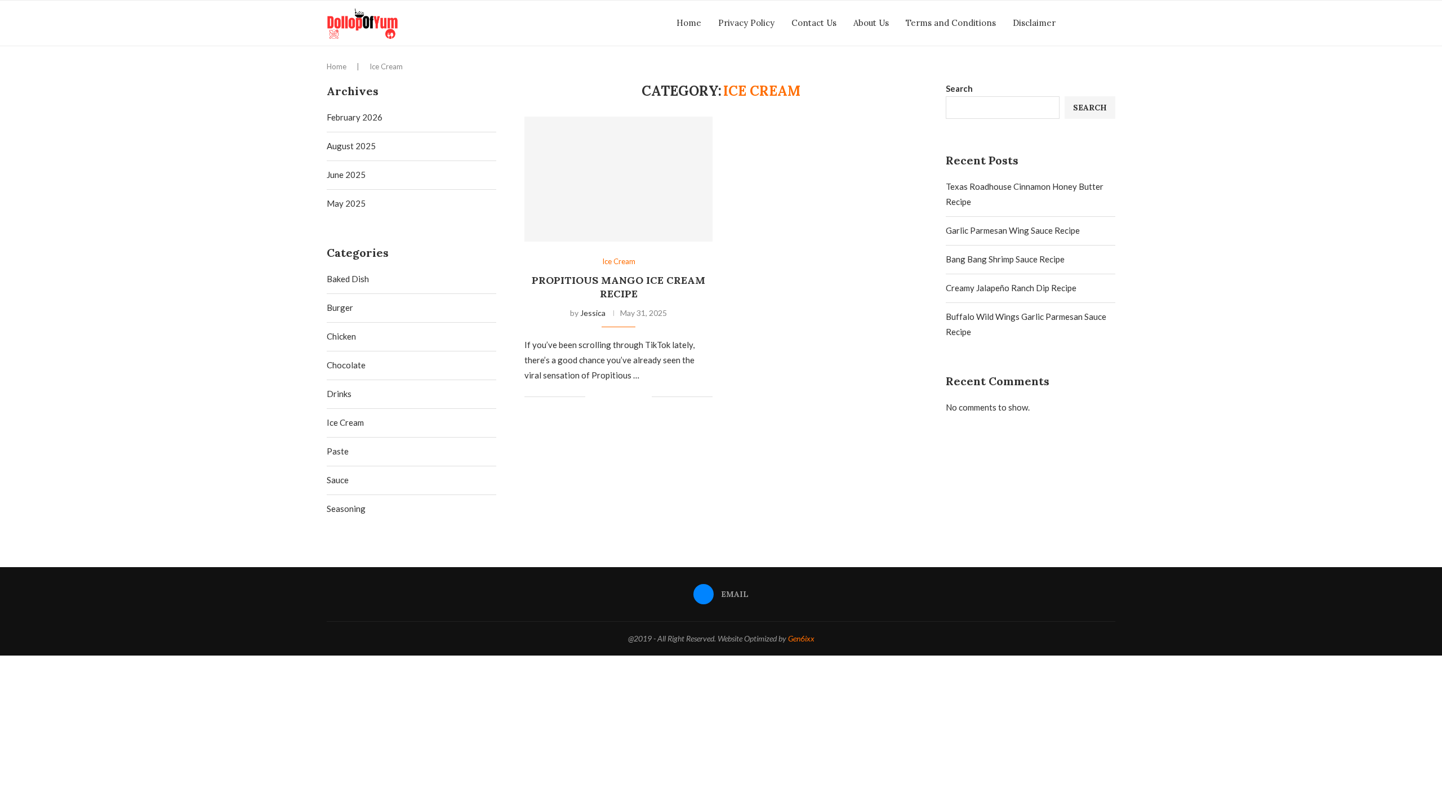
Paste (338, 451)
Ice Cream (345, 422)
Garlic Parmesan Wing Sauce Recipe (1013, 230)
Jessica (593, 313)
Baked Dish (348, 279)
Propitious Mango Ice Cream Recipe (618, 287)
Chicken (341, 336)
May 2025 (346, 203)
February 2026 (354, 117)
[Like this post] (594, 397)
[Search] (1109, 23)
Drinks (339, 394)
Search (959, 88)
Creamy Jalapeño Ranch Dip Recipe (1011, 288)
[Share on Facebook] (607, 397)
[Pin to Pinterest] (631, 397)
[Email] (1092, 23)
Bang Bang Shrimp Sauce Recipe (1005, 259)
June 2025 (346, 175)
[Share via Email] (643, 397)
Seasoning (346, 508)
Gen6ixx (801, 638)
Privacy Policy (746, 22)
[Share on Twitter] (619, 397)
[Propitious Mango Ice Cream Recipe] (618, 179)
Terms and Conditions (951, 22)
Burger (340, 307)
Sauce (338, 480)
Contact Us (813, 22)
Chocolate (346, 365)
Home (689, 22)
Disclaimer (1034, 22)
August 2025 (351, 146)
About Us (871, 22)
